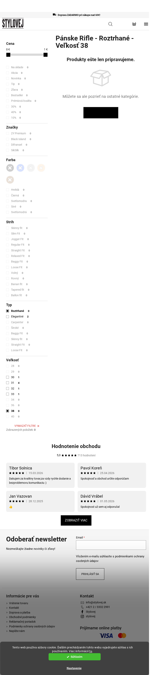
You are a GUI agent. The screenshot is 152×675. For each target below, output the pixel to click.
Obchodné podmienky (22, 617)
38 (15, 410)
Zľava (17, 89)
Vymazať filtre (25, 425)
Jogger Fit (20, 239)
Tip (15, 84)
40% (16, 112)
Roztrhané (20, 310)
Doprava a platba (19, 612)
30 (15, 377)
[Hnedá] (10, 180)
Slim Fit (18, 233)
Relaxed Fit (20, 256)
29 (15, 371)
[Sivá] (31, 168)
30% (16, 106)
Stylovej (90, 611)
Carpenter (20, 322)
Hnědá (18, 189)
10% (16, 117)
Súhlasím (76, 656)
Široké (17, 327)
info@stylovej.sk (96, 602)
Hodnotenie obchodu (76, 446)
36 (15, 405)
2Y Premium (21, 133)
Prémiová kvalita (23, 100)
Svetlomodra (21, 201)
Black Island (21, 139)
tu (90, 651)
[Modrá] (20, 168)
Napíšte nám (17, 631)
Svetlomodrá (21, 212)
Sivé (16, 206)
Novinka (18, 78)
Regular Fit (20, 244)
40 (15, 416)
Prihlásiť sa (90, 574)
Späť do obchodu (101, 112)
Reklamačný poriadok (22, 621)
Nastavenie (74, 668)
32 (15, 388)
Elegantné (20, 316)
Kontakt (14, 607)
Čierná (17, 195)
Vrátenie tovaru (18, 603)
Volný (17, 272)
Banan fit (19, 284)
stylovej (90, 616)
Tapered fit (20, 289)
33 (15, 394)
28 (15, 365)
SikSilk (17, 150)
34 (15, 399)
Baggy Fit (19, 261)
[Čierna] (10, 168)
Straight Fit (20, 250)
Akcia (17, 72)
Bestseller (19, 95)
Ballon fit (19, 295)
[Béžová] (41, 168)
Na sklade (19, 67)
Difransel (19, 144)
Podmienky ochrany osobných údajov (32, 626)
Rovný (17, 278)
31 (15, 382)
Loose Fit (19, 267)
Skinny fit (19, 228)
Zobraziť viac (76, 520)
